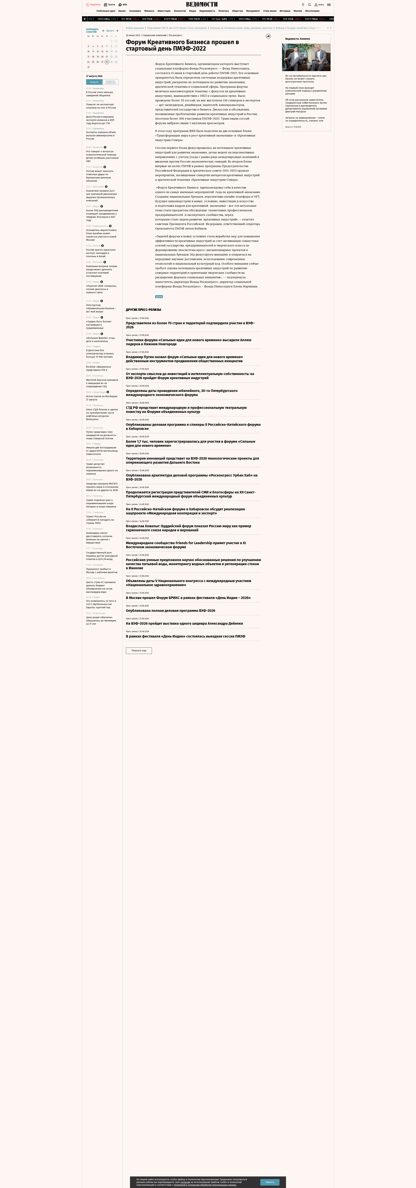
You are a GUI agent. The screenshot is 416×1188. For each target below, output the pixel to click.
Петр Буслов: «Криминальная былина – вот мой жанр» (101, 308)
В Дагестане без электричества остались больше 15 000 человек (100, 353)
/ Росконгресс (174, 35)
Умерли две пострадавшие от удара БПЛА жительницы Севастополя (102, 451)
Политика (223, 11)
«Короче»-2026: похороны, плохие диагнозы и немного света (101, 289)
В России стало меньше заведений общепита (99, 94)
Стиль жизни (269, 11)
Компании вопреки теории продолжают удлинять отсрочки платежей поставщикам (101, 271)
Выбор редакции (135, 28)
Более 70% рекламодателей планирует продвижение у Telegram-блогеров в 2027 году (102, 215)
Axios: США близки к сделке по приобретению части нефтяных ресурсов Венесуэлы (102, 414)
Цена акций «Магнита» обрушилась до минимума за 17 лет (101, 620)
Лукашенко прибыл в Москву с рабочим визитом (101, 571)
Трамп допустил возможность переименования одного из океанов (102, 469)
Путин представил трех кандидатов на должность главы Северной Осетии (101, 435)
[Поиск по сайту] (309, 4)
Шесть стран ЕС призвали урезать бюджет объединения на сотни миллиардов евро (101, 587)
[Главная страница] (202, 5)
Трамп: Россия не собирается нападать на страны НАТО (100, 519)
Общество (237, 11)
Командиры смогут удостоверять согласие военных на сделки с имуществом (99, 537)
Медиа (192, 11)
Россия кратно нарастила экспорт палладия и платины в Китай (101, 253)
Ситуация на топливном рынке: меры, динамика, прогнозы (241, 28)
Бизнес (122, 11)
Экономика (135, 11)
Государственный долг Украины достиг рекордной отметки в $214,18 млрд (102, 556)
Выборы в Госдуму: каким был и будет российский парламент (309, 28)
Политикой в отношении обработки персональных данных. (205, 1185)
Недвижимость (207, 11)
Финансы (149, 11)
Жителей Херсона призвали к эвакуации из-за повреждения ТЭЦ (102, 383)
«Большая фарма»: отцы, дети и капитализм (100, 339)
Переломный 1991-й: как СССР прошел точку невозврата (177, 28)
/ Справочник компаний (153, 35)
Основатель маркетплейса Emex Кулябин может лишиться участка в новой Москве (101, 235)
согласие (185, 1182)
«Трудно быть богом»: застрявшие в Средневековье (99, 324)
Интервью (285, 11)
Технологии (180, 11)
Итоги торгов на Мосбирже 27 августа (101, 398)
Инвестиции (164, 11)
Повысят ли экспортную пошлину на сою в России (101, 106)
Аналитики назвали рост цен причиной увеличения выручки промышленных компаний (101, 195)
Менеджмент (253, 11)
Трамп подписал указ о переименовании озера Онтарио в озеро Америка (101, 503)
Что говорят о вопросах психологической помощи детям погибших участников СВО (102, 156)
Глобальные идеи (106, 11)
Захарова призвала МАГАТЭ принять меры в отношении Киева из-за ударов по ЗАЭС (102, 487)
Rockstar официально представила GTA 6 (98, 368)
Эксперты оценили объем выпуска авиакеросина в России (101, 135)
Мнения (298, 11)
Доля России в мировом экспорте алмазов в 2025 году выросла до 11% (100, 120)
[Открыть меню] (329, 5)
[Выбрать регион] (303, 4)
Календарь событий (92, 30)
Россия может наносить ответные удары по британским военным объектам (99, 176)
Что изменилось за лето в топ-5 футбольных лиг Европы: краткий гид (101, 604)
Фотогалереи (312, 11)
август (110, 30)
